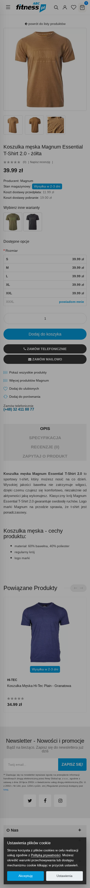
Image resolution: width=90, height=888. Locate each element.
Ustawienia (64, 876)
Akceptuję (25, 876)
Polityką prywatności (45, 855)
